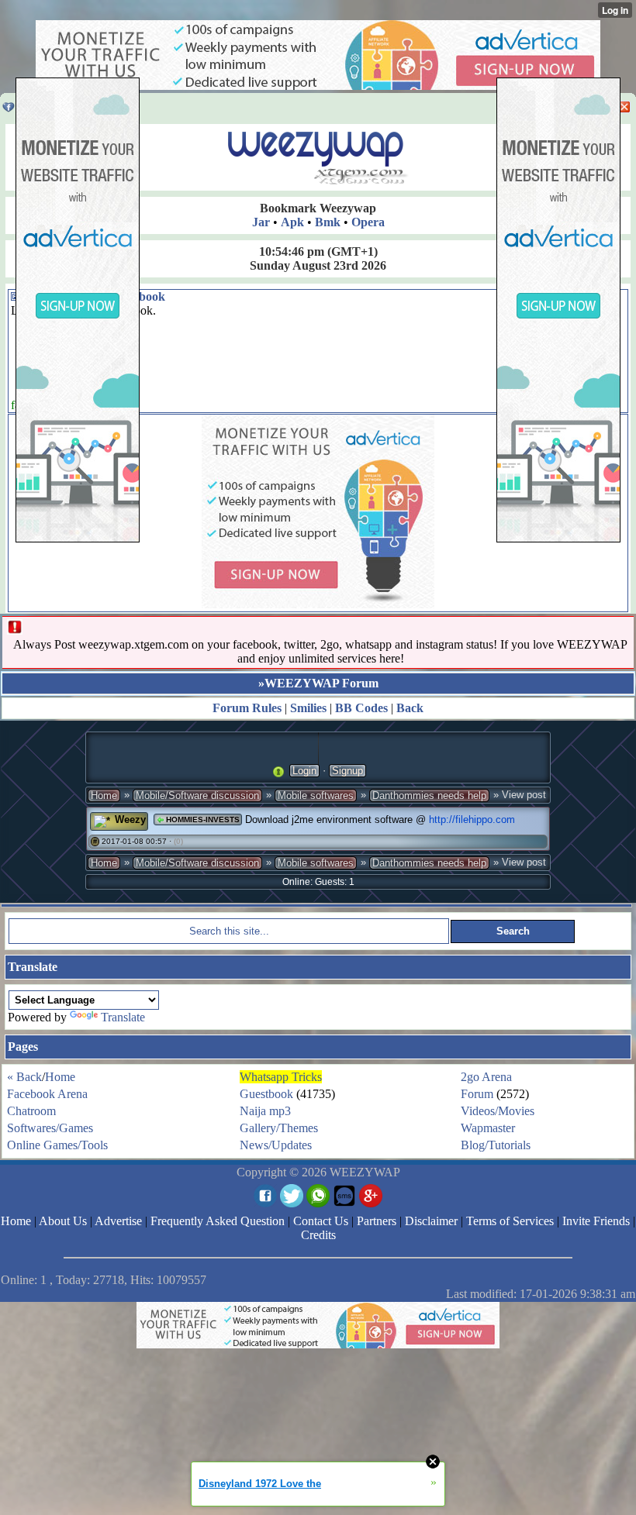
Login (304, 770)
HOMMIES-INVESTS (202, 819)
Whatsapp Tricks (281, 1076)
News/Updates (276, 1145)
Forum (477, 1093)
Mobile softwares (316, 795)
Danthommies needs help (429, 795)
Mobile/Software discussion (197, 795)
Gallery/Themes (279, 1128)
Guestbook (266, 1093)
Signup (347, 770)
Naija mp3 (265, 1110)
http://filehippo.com (472, 819)
